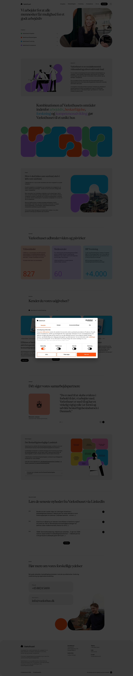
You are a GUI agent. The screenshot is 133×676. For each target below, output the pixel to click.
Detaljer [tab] (59, 325)
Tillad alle (86, 354)
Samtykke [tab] (43, 325)
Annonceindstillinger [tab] (74, 325)
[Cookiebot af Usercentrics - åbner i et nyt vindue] (86, 321)
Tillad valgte (66, 354)
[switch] (59, 349)
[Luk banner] (95, 320)
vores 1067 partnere (45, 332)
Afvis (46, 354)
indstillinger (92, 337)
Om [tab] (90, 325)
